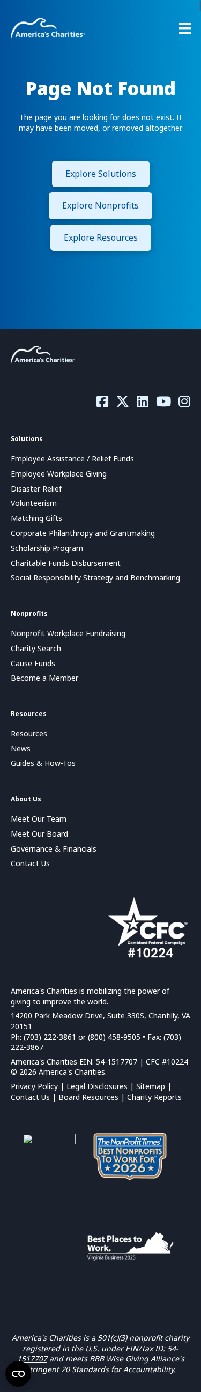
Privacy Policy (34, 1086)
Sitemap (150, 1086)
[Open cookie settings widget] (18, 1374)
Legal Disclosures (97, 1086)
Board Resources (88, 1097)
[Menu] (185, 28)
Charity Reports (154, 1097)
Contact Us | (34, 1097)
